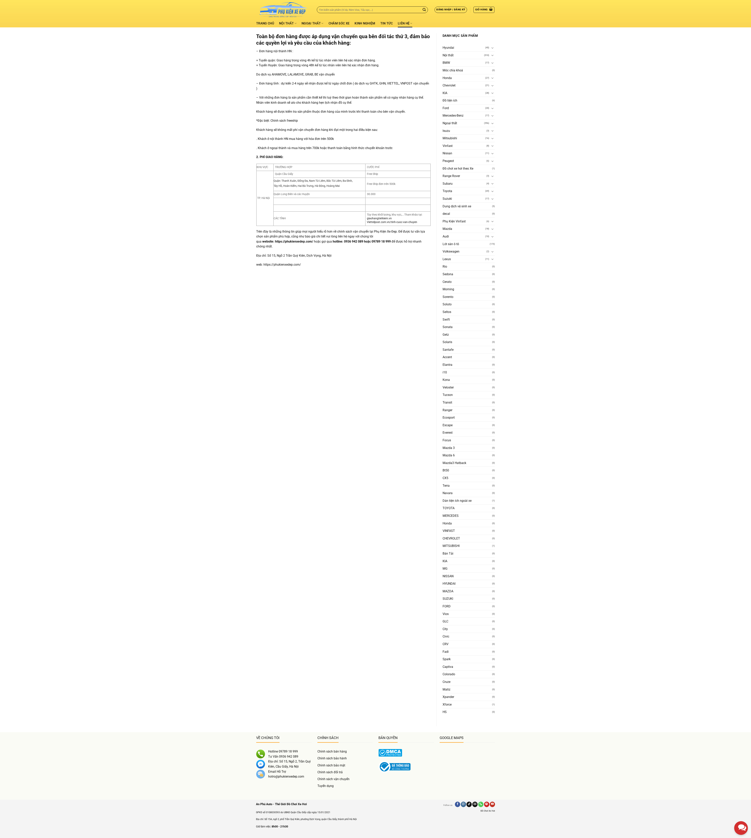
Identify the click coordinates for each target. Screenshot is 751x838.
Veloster (448, 387)
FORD (447, 606)
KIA (445, 93)
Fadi (446, 652)
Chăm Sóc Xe (339, 23)
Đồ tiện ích (450, 100)
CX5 (445, 478)
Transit (447, 402)
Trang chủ (265, 23)
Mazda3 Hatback (454, 463)
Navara (448, 493)
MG (445, 568)
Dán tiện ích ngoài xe (457, 501)
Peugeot (448, 161)
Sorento (448, 297)
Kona (446, 380)
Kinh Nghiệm (365, 23)
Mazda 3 (449, 448)
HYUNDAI (449, 583)
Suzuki (447, 199)
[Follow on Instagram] (463, 804)
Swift (446, 319)
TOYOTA (449, 508)
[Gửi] (424, 9)
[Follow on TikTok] (469, 804)
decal (446, 214)
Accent (447, 357)
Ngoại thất (311, 23)
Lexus (447, 259)
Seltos (447, 312)
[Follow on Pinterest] (486, 804)
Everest (448, 432)
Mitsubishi (450, 138)
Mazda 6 (449, 455)
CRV (445, 644)
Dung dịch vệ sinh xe (457, 206)
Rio (445, 266)
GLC (445, 621)
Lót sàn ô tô (451, 244)
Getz (446, 334)
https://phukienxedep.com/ (294, 241)
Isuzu (446, 131)
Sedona (448, 274)
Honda (447, 78)
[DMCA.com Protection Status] (390, 752)
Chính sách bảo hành (332, 758)
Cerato (447, 282)
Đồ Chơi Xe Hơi (488, 811)
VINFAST (449, 531)
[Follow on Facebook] (457, 804)
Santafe (448, 350)
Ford (446, 108)
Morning (448, 289)
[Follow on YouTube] (492, 804)
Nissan (447, 153)
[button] (451, 10)
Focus (447, 440)
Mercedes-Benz (453, 115)
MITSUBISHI (451, 546)
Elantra (447, 365)
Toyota (447, 191)
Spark (447, 659)
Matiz (446, 689)
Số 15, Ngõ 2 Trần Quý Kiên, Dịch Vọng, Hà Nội (299, 255)
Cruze (446, 682)
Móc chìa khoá (453, 70)
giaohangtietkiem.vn (379, 218)
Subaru (448, 183)
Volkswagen (451, 251)
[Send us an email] (475, 804)
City (445, 629)
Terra (446, 485)
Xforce (447, 704)
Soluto (447, 304)
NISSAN (448, 576)
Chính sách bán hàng (332, 751)
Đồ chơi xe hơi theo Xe (458, 168)
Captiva (448, 667)
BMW (446, 63)
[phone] (741, 808)
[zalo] (741, 795)
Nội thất (286, 23)
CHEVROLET (451, 538)
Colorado (449, 674)
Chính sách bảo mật (331, 765)
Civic (446, 636)
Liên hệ (404, 23)
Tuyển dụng (325, 786)
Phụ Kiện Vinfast (454, 221)
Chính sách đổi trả (330, 772)
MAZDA (448, 591)
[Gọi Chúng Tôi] (480, 804)
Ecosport (449, 417)
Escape (448, 425)
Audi (446, 236)
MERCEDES (451, 516)
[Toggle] (492, 47)
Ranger (447, 410)
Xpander (448, 697)
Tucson (448, 395)
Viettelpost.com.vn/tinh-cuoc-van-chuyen (392, 222)
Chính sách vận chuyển (333, 779)
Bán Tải (448, 553)
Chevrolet (449, 85)
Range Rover (451, 176)
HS (445, 712)
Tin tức (386, 23)
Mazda (447, 229)
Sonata (448, 327)
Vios (446, 614)
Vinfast (448, 146)
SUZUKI (448, 599)
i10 (445, 372)
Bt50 (446, 470)
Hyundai (448, 47)
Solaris (447, 342)
